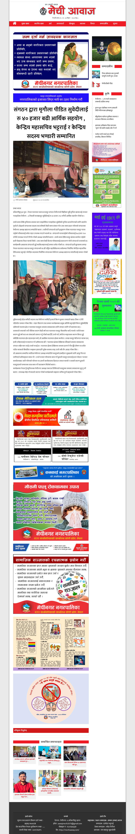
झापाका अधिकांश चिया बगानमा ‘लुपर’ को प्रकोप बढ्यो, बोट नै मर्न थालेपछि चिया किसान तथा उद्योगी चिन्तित (106, 129)
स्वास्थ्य (82, 23)
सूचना (115, 23)
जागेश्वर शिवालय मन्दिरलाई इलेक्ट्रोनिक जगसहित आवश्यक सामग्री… (50, 791)
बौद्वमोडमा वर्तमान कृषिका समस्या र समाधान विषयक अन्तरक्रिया (106, 118)
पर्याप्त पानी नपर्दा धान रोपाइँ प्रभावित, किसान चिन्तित (104, 135)
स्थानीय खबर (39, 23)
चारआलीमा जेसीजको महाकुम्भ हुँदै (73, 789)
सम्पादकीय (104, 23)
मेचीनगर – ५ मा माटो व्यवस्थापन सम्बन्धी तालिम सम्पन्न (105, 100)
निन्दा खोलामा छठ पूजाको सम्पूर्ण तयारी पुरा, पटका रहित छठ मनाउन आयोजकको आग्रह (110, 77)
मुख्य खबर (25, 23)
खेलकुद (72, 23)
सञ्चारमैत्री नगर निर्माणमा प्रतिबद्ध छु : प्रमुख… (49, 761)
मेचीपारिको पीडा (107, 83)
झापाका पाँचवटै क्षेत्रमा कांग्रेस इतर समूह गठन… (25, 795)
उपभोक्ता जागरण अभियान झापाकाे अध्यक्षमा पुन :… (25, 760)
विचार (92, 23)
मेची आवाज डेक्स (21, 200)
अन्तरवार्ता (60, 23)
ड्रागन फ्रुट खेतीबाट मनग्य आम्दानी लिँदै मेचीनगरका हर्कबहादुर (106, 109)
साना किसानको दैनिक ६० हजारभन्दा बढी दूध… (75, 763)
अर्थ (50, 23)
